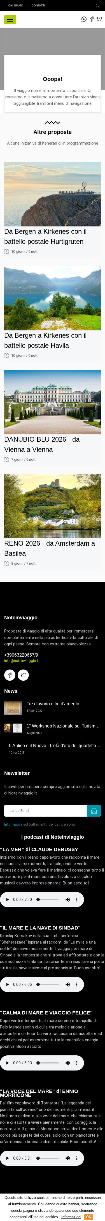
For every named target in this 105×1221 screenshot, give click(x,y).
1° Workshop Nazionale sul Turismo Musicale (64, 726)
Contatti (38, 5)
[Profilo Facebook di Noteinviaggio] (91, 19)
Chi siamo (15, 5)
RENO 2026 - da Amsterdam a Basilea (49, 548)
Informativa (13, 824)
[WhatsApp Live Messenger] (84, 19)
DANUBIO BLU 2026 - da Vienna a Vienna (42, 444)
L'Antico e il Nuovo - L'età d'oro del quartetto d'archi (55, 745)
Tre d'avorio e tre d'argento (53, 703)
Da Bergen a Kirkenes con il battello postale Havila (45, 340)
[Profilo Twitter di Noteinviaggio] (99, 19)
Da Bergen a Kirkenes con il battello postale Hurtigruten (45, 236)
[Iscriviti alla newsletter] (94, 811)
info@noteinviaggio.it (21, 661)
